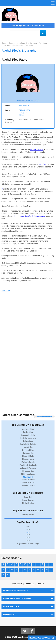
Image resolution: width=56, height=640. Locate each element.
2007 (28, 535)
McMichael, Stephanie (28, 465)
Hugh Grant (42, 164)
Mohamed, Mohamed (28, 468)
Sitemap (40, 584)
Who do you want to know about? (28, 25)
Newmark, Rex (28, 471)
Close (53, 638)
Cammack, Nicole (28, 435)
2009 (28, 529)
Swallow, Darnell (28, 485)
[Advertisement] (28, 322)
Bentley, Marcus (28, 515)
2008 (28, 532)
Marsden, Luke (28, 459)
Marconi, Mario (28, 456)
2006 (28, 538)
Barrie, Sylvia (28, 432)
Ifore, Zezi (28, 497)
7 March (22, 110)
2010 (28, 526)
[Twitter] (24, 631)
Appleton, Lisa (28, 429)
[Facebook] (31, 631)
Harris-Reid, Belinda (28, 444)
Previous (3, 82)
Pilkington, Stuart (28, 474)
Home (3, 43)
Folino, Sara (28, 441)
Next (52, 82)
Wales (21, 115)
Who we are (17, 584)
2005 (28, 541)
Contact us (29, 584)
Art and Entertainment (28, 43)
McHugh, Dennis (28, 462)
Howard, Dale (28, 447)
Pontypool (23, 113)
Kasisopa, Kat (28, 453)
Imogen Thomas (36, 150)
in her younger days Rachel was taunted (29, 216)
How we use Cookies (39, 638)
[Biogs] (28, 15)
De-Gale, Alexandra (28, 438)
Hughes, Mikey (28, 450)
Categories (13, 43)
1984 (28, 110)
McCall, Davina (28, 503)
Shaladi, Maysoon (28, 479)
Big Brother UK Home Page (28, 544)
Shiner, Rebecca (28, 482)
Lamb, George (28, 500)
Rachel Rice (24, 105)
